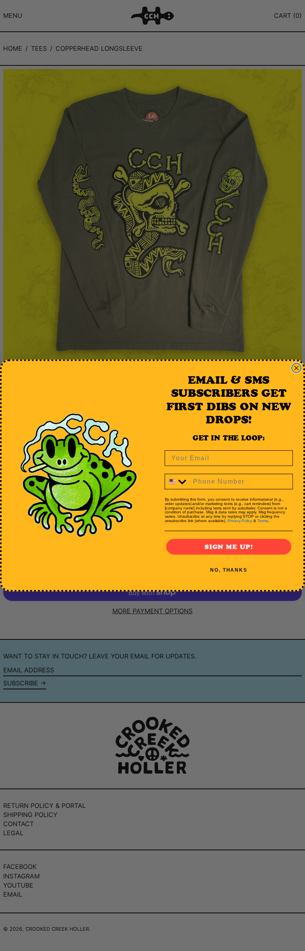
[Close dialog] (296, 368)
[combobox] (177, 481)
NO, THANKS (228, 570)
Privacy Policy (240, 521)
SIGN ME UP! (229, 547)
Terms (262, 521)
